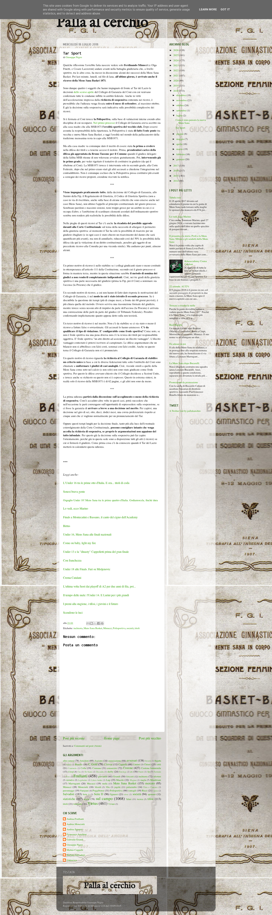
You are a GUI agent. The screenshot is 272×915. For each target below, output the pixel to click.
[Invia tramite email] (88, 623)
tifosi (150, 799)
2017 (176, 165)
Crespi (71, 771)
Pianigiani (84, 790)
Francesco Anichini (77, 834)
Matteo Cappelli (75, 850)
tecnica (140, 799)
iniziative (70, 779)
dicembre (181, 95)
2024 (176, 60)
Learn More (208, 9)
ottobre (180, 105)
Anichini (84, 760)
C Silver (108, 764)
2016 (176, 170)
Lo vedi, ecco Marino (75, 508)
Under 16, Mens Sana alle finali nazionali (87, 534)
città (159, 764)
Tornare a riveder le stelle (182, 305)
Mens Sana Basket (93, 628)
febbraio (181, 154)
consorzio (112, 768)
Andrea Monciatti (76, 824)
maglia (143, 779)
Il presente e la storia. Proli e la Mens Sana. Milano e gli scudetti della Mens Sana (188, 238)
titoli (137, 628)
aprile (179, 144)
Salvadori (68, 794)
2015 (176, 175)
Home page (112, 738)
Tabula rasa (175, 197)
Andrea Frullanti (75, 819)
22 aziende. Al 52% (179, 286)
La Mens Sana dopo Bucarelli (184, 363)
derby (110, 771)
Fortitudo (157, 771)
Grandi (116, 776)
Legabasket (82, 780)
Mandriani (155, 780)
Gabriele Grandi (75, 839)
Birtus (66, 526)
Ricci (144, 790)
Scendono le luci (73, 612)
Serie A (86, 794)
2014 (176, 180)
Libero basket (96, 780)
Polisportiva (119, 628)
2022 (176, 70)
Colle (83, 768)
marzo (179, 149)
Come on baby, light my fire (79, 543)
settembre (181, 110)
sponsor (152, 794)
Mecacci (91, 783)
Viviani (111, 803)
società (130, 628)
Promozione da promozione (183, 382)
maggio (180, 139)
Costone (128, 768)
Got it (225, 9)
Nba (108, 786)
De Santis (89, 771)
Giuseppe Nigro (75, 844)
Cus (79, 771)
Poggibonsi (98, 790)
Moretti (98, 786)
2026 (176, 50)
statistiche (69, 799)
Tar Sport (180, 127)
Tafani (128, 799)
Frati (68, 776)
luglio (179, 115)
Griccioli (130, 776)
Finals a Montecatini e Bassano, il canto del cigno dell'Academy (100, 517)
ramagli (132, 790)
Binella (78, 764)
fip (148, 771)
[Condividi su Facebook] (98, 623)
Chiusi (147, 764)
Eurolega (122, 771)
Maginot (133, 780)
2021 (176, 75)
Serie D (98, 794)
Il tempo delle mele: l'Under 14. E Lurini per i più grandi (96, 595)
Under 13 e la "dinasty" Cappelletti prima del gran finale (96, 552)
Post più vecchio (150, 738)
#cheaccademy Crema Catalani (195, 262)
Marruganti (74, 783)
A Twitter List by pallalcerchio (185, 411)
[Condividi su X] (95, 623)
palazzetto (131, 787)
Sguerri (114, 794)
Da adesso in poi (177, 344)
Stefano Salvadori (76, 855)
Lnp (108, 780)
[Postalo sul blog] (91, 623)
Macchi (120, 780)
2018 (176, 90)
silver (126, 794)
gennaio (180, 159)
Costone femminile (151, 768)
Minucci (107, 628)
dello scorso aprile (84, 92)
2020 (176, 80)
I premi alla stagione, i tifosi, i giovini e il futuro (90, 604)
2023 (176, 65)
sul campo (104, 798)
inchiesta (78, 628)
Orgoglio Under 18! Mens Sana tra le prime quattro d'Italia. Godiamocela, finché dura (110, 500)
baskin (68, 764)
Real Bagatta (175, 324)
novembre (181, 100)
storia (86, 799)
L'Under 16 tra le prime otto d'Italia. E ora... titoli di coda (96, 483)
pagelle (117, 786)
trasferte (77, 804)
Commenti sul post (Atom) (88, 745)
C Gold (92, 764)
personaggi (68, 790)
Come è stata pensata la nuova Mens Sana (191, 121)
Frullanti (80, 775)
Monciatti (83, 787)
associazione (114, 760)
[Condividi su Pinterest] (102, 623)
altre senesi (68, 760)
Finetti (141, 771)
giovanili (102, 776)
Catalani (136, 764)
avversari (132, 760)
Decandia (100, 771)
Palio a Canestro (150, 787)
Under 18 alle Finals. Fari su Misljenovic (86, 569)
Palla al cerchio (102, 22)
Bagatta (158, 760)
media (104, 783)
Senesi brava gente (74, 491)
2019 (176, 85)
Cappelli (122, 764)
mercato (150, 783)
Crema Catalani (72, 578)
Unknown (72, 860)
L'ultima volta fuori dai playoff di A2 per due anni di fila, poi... (99, 586)
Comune (96, 768)
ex (131, 771)
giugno (180, 133)
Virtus (93, 803)
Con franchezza (72, 560)
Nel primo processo (104, 123)
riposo (155, 790)
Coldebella (72, 768)
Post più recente (74, 738)
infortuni (157, 776)
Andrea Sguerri (75, 829)
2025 (176, 55)
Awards (148, 761)
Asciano (98, 760)
